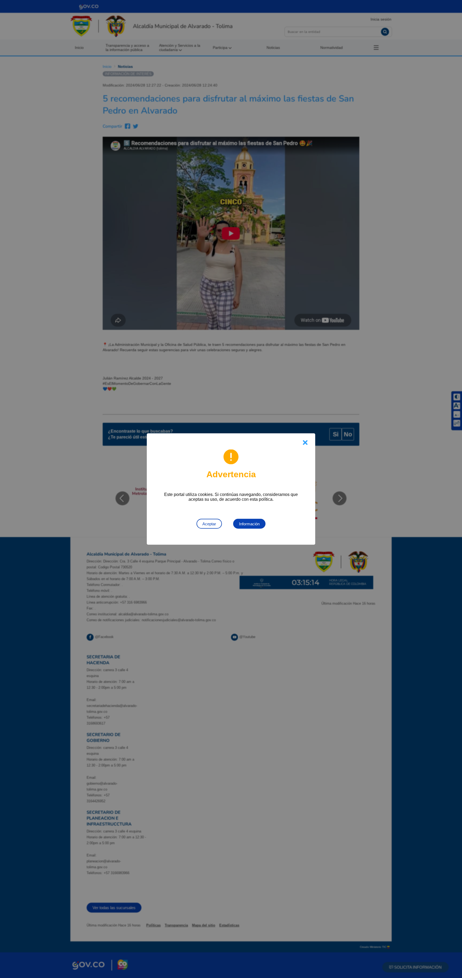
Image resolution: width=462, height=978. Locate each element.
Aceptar (209, 524)
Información (249, 524)
